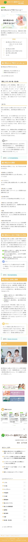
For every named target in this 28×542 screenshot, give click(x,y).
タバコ (11, 45)
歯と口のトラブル (14, 503)
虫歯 (14, 516)
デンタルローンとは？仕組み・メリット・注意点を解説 (14, 467)
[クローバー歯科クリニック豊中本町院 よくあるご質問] (14, 3)
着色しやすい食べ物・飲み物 (16, 44)
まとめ (7, 55)
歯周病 (14, 509)
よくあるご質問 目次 (7, 526)
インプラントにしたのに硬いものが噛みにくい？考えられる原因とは (14, 462)
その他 (14, 485)
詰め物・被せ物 (14, 520)
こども (14, 482)
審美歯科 (14, 499)
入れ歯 (14, 496)
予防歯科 (3, 7)
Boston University (12, 339)
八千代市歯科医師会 (13, 158)
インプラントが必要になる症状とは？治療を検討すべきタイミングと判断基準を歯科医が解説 (14, 457)
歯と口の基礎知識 (14, 506)
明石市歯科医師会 (12, 275)
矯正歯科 (14, 513)
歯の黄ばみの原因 (10, 48)
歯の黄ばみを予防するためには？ (14, 42)
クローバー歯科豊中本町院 (10, 538)
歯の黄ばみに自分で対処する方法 (14, 51)
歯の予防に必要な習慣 (11, 53)
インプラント (14, 489)
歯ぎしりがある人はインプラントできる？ (13, 472)
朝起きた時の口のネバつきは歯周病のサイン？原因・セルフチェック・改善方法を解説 (14, 452)
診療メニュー (19, 538)
